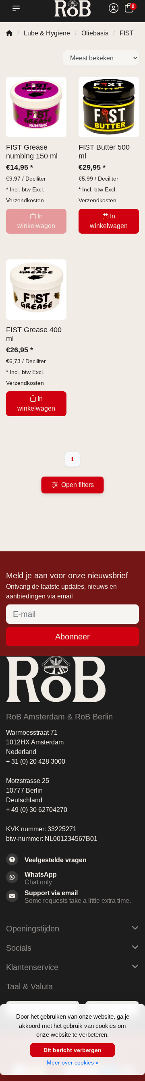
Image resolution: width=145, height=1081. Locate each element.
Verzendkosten (25, 200)
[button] (17, 8)
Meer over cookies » (73, 1062)
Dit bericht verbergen (73, 1050)
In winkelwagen (109, 221)
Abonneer (72, 636)
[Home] (9, 33)
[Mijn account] (113, 9)
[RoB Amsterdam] (72, 8)
